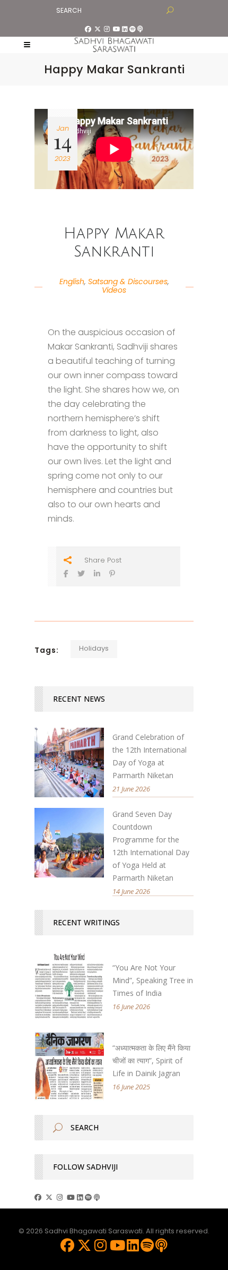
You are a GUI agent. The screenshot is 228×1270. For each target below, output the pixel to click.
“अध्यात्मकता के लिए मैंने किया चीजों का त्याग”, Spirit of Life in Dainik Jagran (151, 1060)
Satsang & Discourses (128, 281)
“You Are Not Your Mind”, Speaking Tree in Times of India (152, 980)
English (71, 281)
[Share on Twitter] (81, 573)
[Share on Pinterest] (112, 573)
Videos (114, 290)
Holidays (94, 648)
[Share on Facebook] (66, 573)
